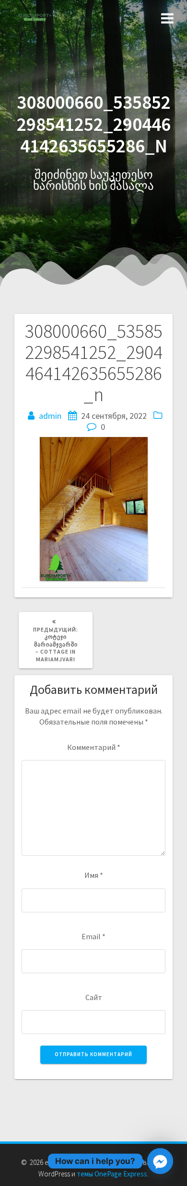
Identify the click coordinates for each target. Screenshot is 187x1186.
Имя (93, 875)
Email (93, 936)
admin (50, 415)
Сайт (93, 997)
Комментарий (93, 747)
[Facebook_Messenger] (160, 1161)
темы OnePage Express (112, 1173)
